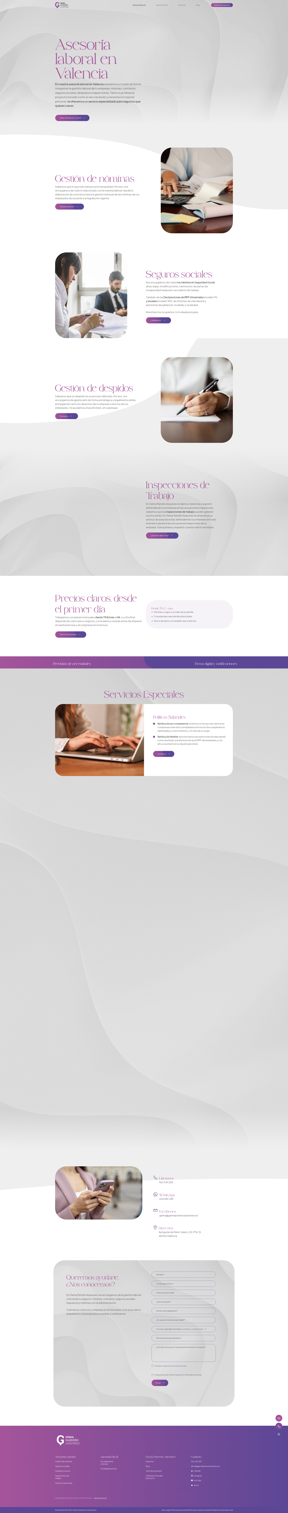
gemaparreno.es (100, 1498)
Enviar (158, 1383)
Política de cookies (195, 1510)
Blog (198, 5)
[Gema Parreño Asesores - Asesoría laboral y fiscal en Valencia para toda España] (65, 5)
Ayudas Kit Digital (210, 1510)
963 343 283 (166, 1182)
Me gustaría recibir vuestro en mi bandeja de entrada (178, 1375)
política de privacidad (178, 1366)
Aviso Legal (165, 1510)
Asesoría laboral (139, 5)
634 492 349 (166, 1198)
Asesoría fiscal (162, 5)
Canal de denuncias (225, 1510)
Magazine (178, 1375)
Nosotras (182, 5)
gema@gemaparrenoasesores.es (178, 1215)
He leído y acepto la (171, 1366)
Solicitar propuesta (222, 5)
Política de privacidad (179, 1510)
